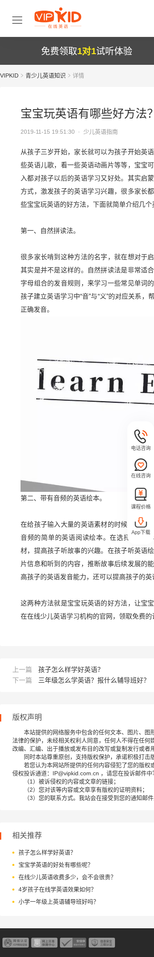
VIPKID (9, 75)
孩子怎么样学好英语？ (71, 669)
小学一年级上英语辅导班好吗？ (58, 901)
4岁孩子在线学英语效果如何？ (57, 889)
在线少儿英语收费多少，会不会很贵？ (67, 877)
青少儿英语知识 (45, 75)
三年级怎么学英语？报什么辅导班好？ (94, 680)
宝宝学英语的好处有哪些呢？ (55, 864)
